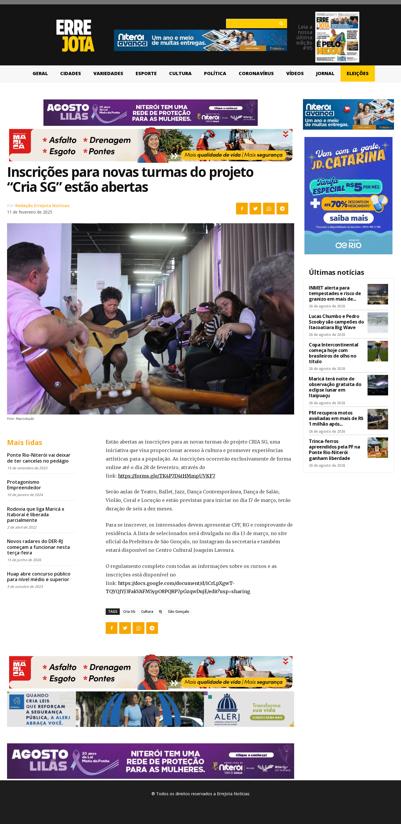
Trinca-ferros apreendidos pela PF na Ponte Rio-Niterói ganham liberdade (334, 449)
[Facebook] (242, 208)
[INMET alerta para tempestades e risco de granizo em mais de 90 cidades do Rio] (378, 294)
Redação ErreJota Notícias (42, 205)
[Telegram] (282, 208)
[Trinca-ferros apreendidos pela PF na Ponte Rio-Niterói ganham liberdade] (378, 447)
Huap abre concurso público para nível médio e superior (38, 577)
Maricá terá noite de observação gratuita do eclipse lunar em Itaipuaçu (335, 387)
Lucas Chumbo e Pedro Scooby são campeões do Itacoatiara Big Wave (336, 322)
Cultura (147, 611)
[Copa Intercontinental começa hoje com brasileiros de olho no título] (378, 351)
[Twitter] (255, 208)
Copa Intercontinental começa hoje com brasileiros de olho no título (333, 353)
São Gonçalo (178, 611)
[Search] (281, 23)
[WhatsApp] (269, 208)
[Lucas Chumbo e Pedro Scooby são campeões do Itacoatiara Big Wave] (378, 322)
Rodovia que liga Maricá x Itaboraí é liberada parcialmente (35, 514)
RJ (160, 611)
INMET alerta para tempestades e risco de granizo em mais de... (335, 293)
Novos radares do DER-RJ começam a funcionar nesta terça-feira (38, 547)
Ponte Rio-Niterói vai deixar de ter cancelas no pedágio (38, 458)
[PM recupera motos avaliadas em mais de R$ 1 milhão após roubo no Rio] (378, 419)
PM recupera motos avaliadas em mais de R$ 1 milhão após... (336, 418)
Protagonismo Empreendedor (24, 485)
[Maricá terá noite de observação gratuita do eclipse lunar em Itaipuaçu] (378, 385)
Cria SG (129, 611)
